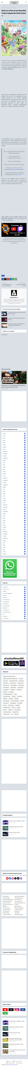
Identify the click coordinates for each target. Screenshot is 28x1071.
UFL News (16, 904)
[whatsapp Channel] (5, 1013)
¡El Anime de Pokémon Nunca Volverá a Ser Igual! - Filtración (17, 313)
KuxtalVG (14, 595)
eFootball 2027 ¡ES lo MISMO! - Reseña (17, 821)
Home (9, 1061)
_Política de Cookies (7, 914)
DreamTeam (14, 587)
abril (14, 442)
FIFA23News (19, 689)
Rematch (5, 709)
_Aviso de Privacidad (18, 914)
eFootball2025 (14, 618)
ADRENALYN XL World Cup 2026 (9, 676)
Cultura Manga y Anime (12, 7)
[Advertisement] (14, 82)
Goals (15, 694)
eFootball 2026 (13, 685)
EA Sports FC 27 (6, 685)
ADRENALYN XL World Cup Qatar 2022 (10, 678)
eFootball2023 (13, 687)
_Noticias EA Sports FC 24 (8, 904)
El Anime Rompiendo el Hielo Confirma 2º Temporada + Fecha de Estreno (16, 324)
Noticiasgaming (14, 601)
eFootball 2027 (21, 685)
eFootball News (6, 896)
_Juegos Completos (18, 909)
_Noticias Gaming (6, 907)
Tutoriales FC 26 (6, 714)
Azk (2, 15)
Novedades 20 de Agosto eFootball (16, 1044)
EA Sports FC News (6, 902)
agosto (14, 433)
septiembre (14, 458)
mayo (14, 440)
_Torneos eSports (6, 911)
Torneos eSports (14, 610)
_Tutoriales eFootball (18, 898)
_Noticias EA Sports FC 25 (19, 902)
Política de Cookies (11, 1062)
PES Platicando (14, 603)
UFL (14, 614)
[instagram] (17, 1009)
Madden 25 (5, 906)
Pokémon (13, 707)
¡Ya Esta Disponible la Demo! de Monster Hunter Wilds (17, 1050)
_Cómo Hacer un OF (18, 901)
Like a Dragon (19, 696)
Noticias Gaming (17, 906)
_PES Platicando (17, 899)
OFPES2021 (20, 703)
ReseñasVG (14, 607)
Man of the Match (14, 599)
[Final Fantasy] (14, 377)
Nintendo (22, 700)
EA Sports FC (5, 683)
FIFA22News (12, 689)
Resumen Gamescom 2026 (14, 832)
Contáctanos (17, 911)
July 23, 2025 (18, 174)
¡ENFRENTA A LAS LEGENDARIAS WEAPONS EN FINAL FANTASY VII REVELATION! (13, 386)
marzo (14, 444)
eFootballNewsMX (14, 1064)
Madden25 (14, 597)
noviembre (14, 453)
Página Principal (4, 7)
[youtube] (5, 1009)
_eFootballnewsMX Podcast (8, 899)
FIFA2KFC (14, 591)
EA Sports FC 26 (20, 683)
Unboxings (14, 616)
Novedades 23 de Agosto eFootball (16, 826)
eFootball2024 (20, 687)
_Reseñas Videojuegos (18, 907)
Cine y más (21, 678)
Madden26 (11, 698)
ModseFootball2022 (15, 700)
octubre (14, 455)
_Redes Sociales (6, 912)
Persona (4, 705)
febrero (14, 447)
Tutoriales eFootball (14, 612)
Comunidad (5, 680)
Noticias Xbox (5, 703)
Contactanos (20, 1062)
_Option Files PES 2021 (7, 901)
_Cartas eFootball (6, 898)
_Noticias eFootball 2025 (19, 896)
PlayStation (18, 705)
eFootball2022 (6, 687)
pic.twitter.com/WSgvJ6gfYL (17, 169)
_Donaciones (17, 912)
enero (14, 449)
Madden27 (16, 698)
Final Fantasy (11, 691)
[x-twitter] (11, 1009)
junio (14, 438)
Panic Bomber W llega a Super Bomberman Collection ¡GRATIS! (15, 1039)
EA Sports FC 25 (14, 589)
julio (14, 435)
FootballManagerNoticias (14, 593)
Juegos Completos (6, 696)
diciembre (14, 451)
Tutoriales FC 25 (15, 711)
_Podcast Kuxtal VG (7, 909)
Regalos (18, 707)
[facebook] (22, 1009)
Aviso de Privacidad (17, 1061)
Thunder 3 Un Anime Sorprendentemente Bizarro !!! (16, 319)
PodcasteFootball (14, 605)
